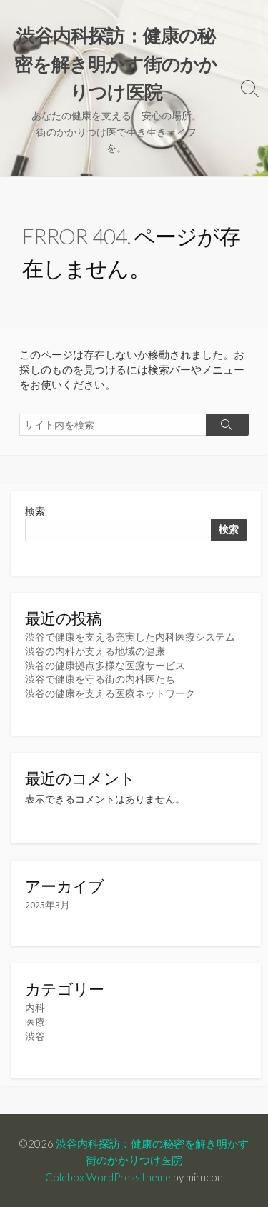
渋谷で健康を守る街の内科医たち (100, 679)
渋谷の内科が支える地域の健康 (95, 651)
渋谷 (35, 1036)
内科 (35, 1007)
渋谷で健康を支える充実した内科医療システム (130, 637)
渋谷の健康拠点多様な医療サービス (105, 665)
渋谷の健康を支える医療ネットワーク (110, 693)
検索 (35, 511)
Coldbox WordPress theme (108, 1177)
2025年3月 (47, 904)
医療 (35, 1022)
